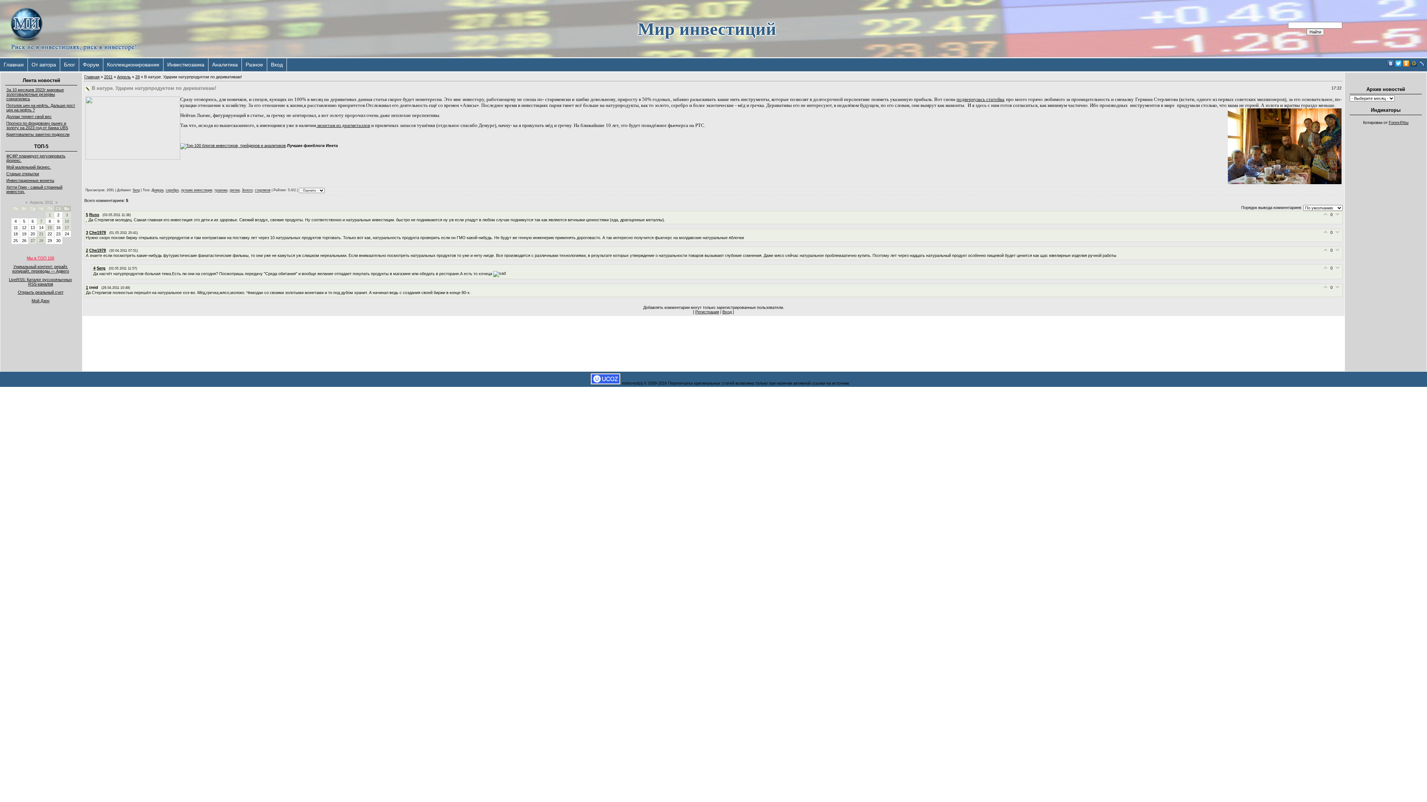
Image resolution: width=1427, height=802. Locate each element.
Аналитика (225, 65)
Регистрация (707, 312)
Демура (158, 190)
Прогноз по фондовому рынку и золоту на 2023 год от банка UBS (37, 125)
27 (32, 240)
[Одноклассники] (1406, 63)
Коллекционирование (133, 65)
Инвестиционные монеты (30, 180)
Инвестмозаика (185, 65)
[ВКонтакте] (1391, 63)
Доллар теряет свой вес (29, 116)
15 (50, 227)
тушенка (220, 190)
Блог (69, 65)
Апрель (124, 77)
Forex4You (1398, 122)
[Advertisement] (1385, 239)
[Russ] (87, 220)
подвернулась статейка (980, 99)
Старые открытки (22, 174)
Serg (136, 190)
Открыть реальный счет (41, 292)
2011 (108, 77)
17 (67, 227)
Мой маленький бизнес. (28, 167)
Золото (247, 190)
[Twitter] (1398, 63)
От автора (44, 65)
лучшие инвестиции (196, 190)
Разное (254, 65)
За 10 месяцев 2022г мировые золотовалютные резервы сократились (35, 94)
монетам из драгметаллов (343, 125)
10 (67, 221)
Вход (277, 65)
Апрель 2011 (41, 202)
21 (41, 234)
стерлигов (263, 190)
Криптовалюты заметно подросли (37, 134)
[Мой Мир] (1414, 63)
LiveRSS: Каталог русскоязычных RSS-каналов (40, 281)
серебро (172, 190)
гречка (235, 190)
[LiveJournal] (1422, 63)
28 (41, 240)
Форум (91, 65)
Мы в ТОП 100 (40, 258)
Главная (14, 65)
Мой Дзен (40, 301)
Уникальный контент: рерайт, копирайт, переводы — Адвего (40, 268)
